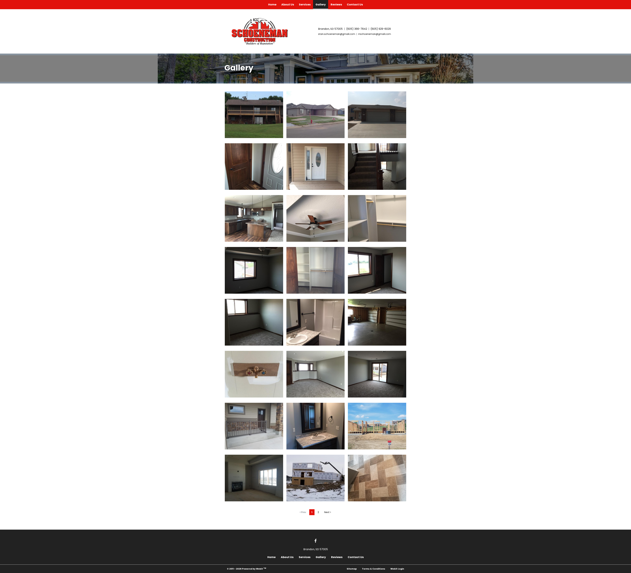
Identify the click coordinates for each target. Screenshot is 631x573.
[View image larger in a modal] (254, 114)
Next (327, 512)
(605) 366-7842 (356, 29)
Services (305, 4)
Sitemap (352, 568)
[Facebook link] (315, 541)
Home (272, 4)
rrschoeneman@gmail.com (374, 34)
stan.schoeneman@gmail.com (336, 34)
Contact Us (355, 4)
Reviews (336, 4)
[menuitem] (272, 4)
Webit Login (397, 568)
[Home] (261, 31)
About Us (287, 4)
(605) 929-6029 (381, 29)
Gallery (322, 4)
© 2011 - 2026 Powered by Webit (246, 568)
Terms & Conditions (373, 568)
